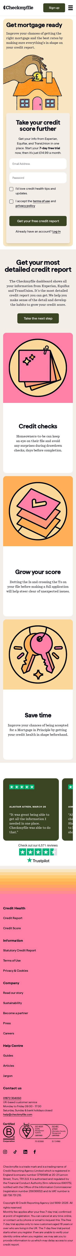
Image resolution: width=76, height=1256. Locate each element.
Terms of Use (12, 960)
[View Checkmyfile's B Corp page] (9, 1133)
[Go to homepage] (18, 7)
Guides (8, 1055)
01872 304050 (12, 1098)
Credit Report (12, 918)
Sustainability (12, 1003)
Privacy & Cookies (15, 970)
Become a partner (15, 1013)
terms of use (41, 201)
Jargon (7, 1075)
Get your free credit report (38, 221)
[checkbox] (11, 189)
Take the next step (38, 318)
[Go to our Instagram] (5, 1152)
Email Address (21, 163)
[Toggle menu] (70, 7)
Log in (56, 231)
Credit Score (12, 928)
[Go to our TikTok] (15, 1152)
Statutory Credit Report (19, 950)
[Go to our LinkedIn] (25, 1152)
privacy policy (25, 205)
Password (18, 177)
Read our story (13, 992)
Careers (8, 1033)
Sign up (54, 7)
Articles (8, 1065)
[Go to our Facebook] (35, 1152)
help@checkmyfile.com (17, 1114)
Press (7, 1023)
